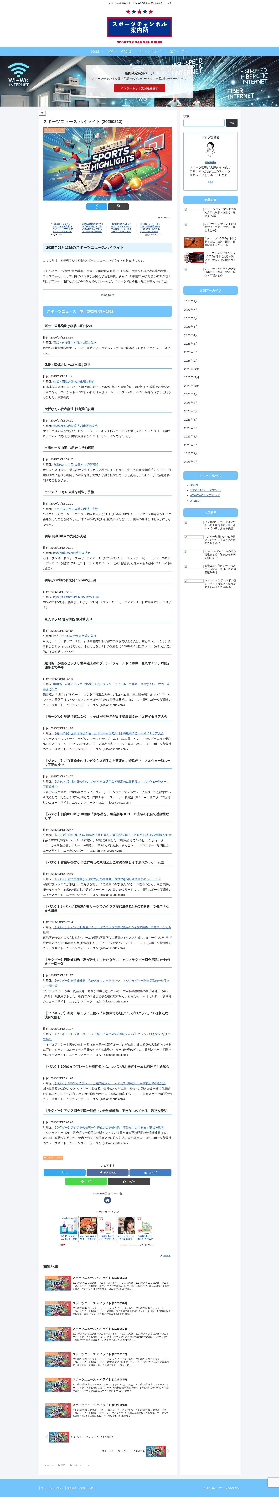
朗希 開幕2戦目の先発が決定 (72, 553)
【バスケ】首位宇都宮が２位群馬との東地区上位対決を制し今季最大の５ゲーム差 (107, 879)
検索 (186, 116)
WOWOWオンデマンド (205, 495)
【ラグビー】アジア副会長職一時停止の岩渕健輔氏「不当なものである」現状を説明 (108, 1127)
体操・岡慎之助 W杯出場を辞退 (74, 381)
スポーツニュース (54, 1158)
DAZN (194, 485)
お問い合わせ (86, 1488)
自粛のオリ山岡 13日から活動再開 (75, 464)
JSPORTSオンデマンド (205, 490)
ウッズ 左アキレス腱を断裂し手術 (75, 508)
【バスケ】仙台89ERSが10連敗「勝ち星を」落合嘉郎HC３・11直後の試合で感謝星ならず (112, 835)
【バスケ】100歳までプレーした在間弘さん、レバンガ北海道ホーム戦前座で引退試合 (109, 1083)
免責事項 (71, 1488)
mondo (210, 162)
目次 (104, 295)
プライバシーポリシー (52, 1488)
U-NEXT (195, 500)
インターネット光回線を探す (139, 88)
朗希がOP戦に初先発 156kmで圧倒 (76, 597)
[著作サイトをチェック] (107, 1200)
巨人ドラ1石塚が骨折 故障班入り (74, 636)
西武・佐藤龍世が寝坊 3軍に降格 (74, 342)
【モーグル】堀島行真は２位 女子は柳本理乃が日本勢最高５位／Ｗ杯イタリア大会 (108, 733)
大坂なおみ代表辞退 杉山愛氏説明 (75, 425)
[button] (118, 206)
